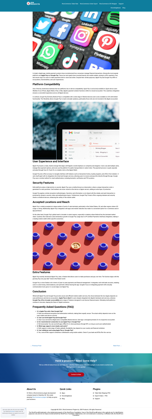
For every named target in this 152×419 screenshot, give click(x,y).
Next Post (117, 346)
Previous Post (35, 346)
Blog (123, 8)
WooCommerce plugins (39, 397)
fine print (12, 411)
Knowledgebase (116, 8)
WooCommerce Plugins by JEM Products (75, 409)
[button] (76, 374)
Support (121, 4)
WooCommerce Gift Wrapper (108, 4)
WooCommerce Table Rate (70, 4)
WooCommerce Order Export (89, 4)
